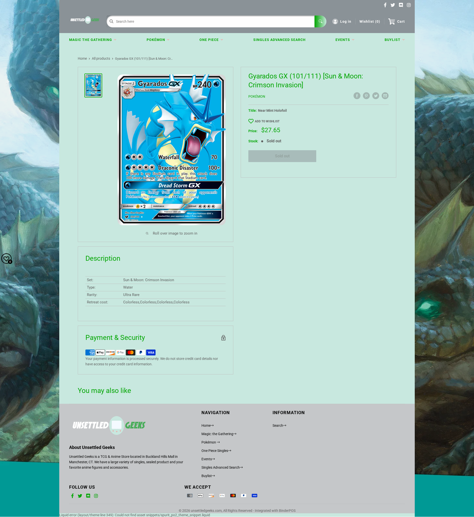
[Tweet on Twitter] (375, 95)
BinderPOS (287, 511)
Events (344, 40)
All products (101, 58)
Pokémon (157, 40)
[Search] (320, 21)
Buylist (393, 40)
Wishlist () (369, 21)
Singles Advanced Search (279, 40)
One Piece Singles (214, 451)
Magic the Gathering (91, 40)
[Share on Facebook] (357, 95)
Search (278, 425)
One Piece (210, 40)
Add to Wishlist (267, 121)
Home (82, 58)
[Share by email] (385, 95)
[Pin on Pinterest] (366, 95)
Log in (345, 21)
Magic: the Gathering (217, 434)
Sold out (282, 156)
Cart (401, 21)
